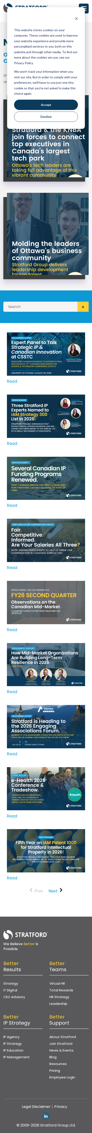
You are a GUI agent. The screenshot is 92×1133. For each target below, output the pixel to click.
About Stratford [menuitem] (62, 1036)
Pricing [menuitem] (54, 1070)
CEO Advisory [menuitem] (14, 997)
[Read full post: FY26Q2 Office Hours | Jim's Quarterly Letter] (46, 584)
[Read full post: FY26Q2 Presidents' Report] (46, 646)
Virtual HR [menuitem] (57, 983)
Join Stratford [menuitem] (60, 1043)
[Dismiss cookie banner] (76, 19)
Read (12, 381)
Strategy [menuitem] (10, 983)
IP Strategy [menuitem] (12, 1043)
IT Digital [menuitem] (10, 990)
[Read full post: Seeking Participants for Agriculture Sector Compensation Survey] (46, 522)
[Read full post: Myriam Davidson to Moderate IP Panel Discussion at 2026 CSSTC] (46, 335)
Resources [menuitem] (58, 1063)
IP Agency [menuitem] (11, 1036)
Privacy (60, 1106)
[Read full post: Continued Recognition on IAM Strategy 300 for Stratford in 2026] (46, 397)
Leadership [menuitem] (58, 1003)
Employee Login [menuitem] (62, 1077)
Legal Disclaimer (36, 1106)
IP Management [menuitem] (16, 1057)
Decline (46, 117)
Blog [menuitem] (52, 1057)
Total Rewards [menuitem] (61, 990)
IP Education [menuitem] (13, 1050)
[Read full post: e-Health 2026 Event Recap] (46, 770)
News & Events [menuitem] (61, 1050)
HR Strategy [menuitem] (59, 997)
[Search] (83, 307)
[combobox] (40, 307)
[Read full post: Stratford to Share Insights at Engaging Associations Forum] (46, 708)
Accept (46, 105)
